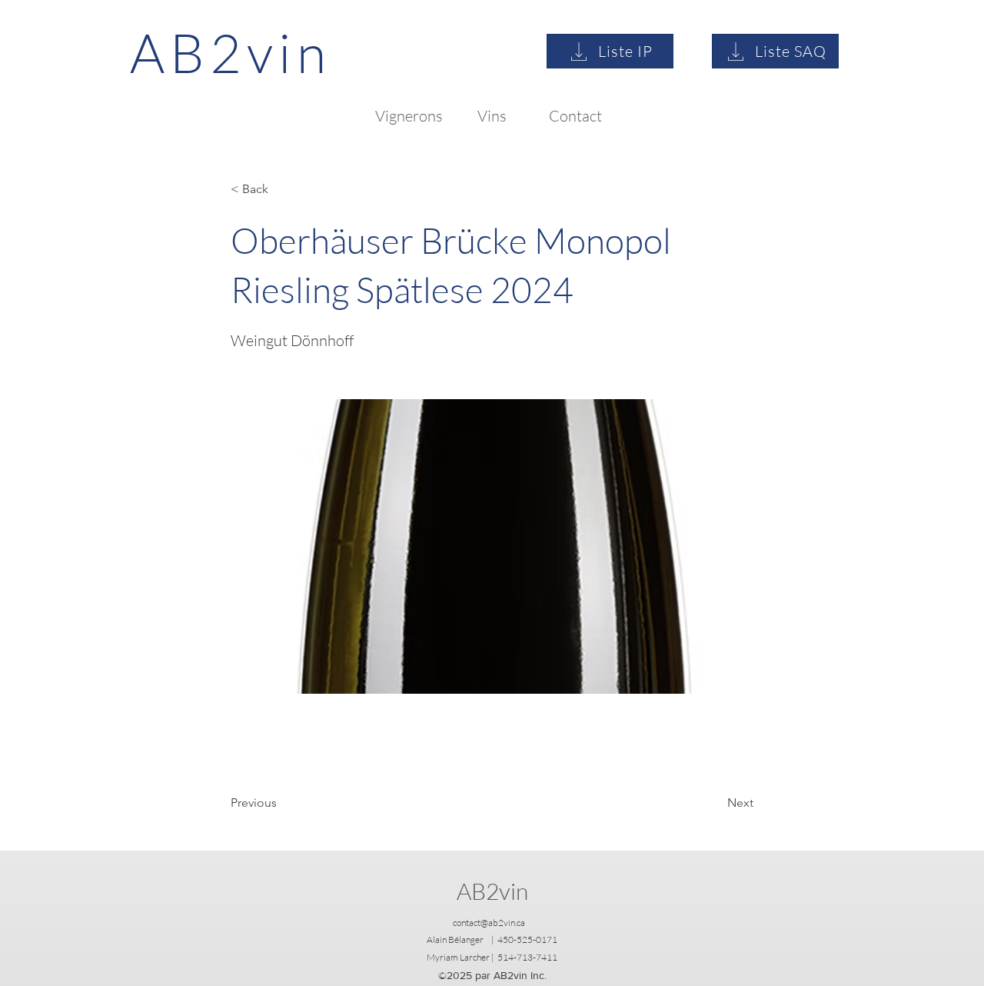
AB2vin (492, 891)
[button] (281, 189)
